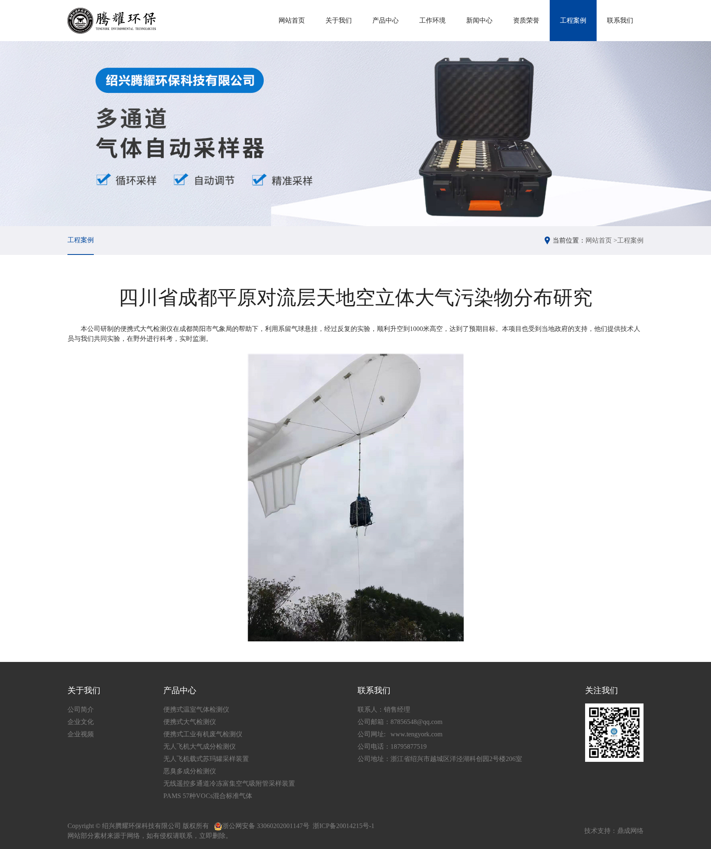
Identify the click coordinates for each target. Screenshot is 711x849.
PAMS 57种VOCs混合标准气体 (207, 795)
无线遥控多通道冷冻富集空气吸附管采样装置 (229, 783)
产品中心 (385, 20)
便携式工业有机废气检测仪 (202, 734)
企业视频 (80, 734)
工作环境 (432, 20)
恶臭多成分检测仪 (189, 771)
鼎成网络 (630, 830)
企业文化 (80, 721)
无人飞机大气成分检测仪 (199, 746)
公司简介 (80, 709)
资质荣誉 (526, 20)
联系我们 (620, 20)
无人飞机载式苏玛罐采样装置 (206, 758)
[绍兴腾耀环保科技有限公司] (111, 21)
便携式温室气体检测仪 (196, 709)
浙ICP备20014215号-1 (343, 825)
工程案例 (573, 20)
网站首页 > (601, 240)
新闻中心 (479, 20)
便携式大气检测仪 (189, 721)
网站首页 (292, 20)
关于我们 (338, 20)
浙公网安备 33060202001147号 (265, 825)
